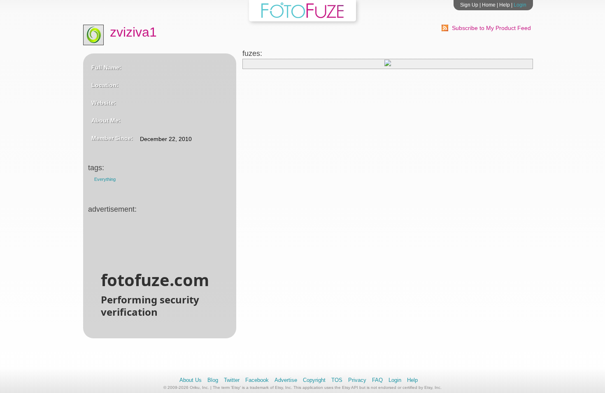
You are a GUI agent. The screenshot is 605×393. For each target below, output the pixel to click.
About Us (190, 380)
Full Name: (106, 67)
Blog (212, 380)
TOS (336, 380)
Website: (103, 102)
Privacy (357, 380)
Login (520, 5)
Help (504, 5)
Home (489, 5)
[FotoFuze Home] (302, 16)
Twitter (232, 380)
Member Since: (112, 138)
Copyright (314, 380)
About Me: (106, 120)
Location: (105, 85)
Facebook (257, 380)
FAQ (377, 380)
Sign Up (469, 5)
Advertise (286, 380)
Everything (105, 179)
